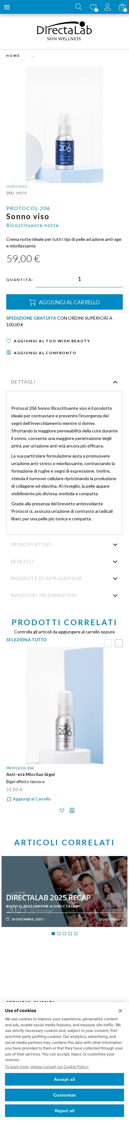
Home (13, 55)
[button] (62, 810)
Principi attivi (31, 544)
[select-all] (26, 639)
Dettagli (23, 381)
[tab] (64, 382)
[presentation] (119, 643)
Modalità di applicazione (47, 578)
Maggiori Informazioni (44, 595)
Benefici (22, 561)
